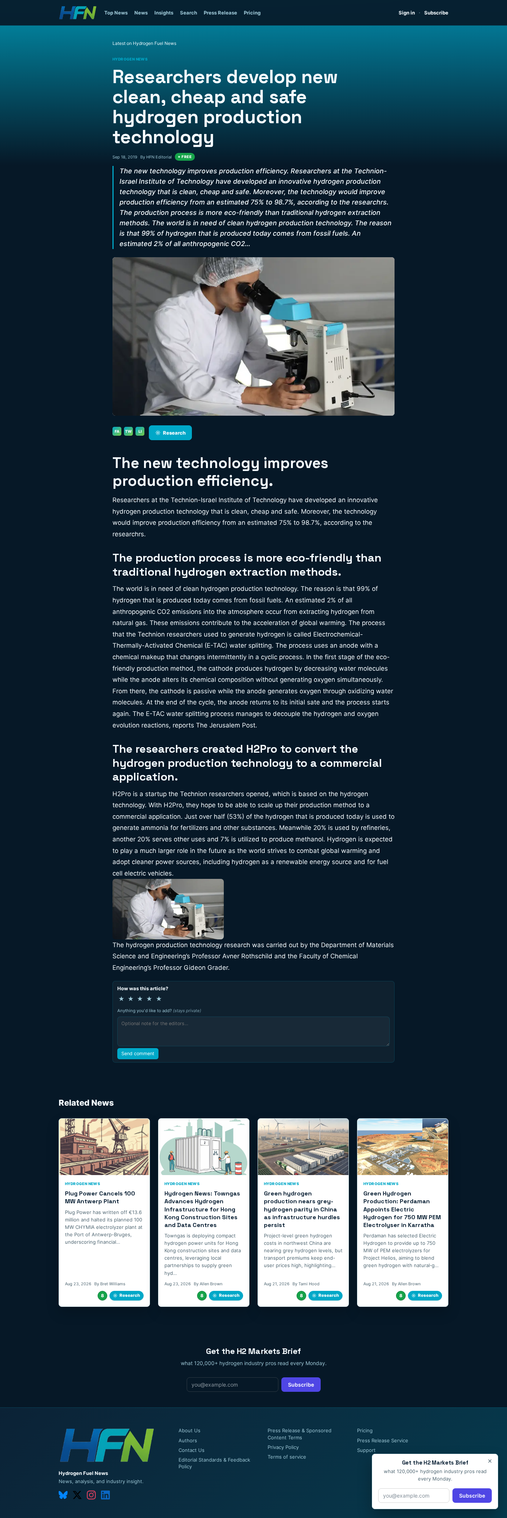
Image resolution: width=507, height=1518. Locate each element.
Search (188, 13)
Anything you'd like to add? (159, 1010)
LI (140, 431)
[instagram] (91, 1495)
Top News (116, 13)
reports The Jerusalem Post (214, 725)
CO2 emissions (179, 611)
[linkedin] (105, 1495)
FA (117, 431)
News (141, 13)
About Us (189, 1430)
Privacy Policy (283, 1447)
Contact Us (192, 1450)
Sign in (407, 13)
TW (128, 431)
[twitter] (77, 1495)
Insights (163, 13)
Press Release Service (382, 1440)
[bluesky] (63, 1495)
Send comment (137, 1053)
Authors (188, 1440)
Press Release (220, 13)
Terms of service (287, 1457)
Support (366, 1450)
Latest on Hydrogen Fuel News (144, 43)
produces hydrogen (264, 668)
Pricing (252, 13)
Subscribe (436, 13)
